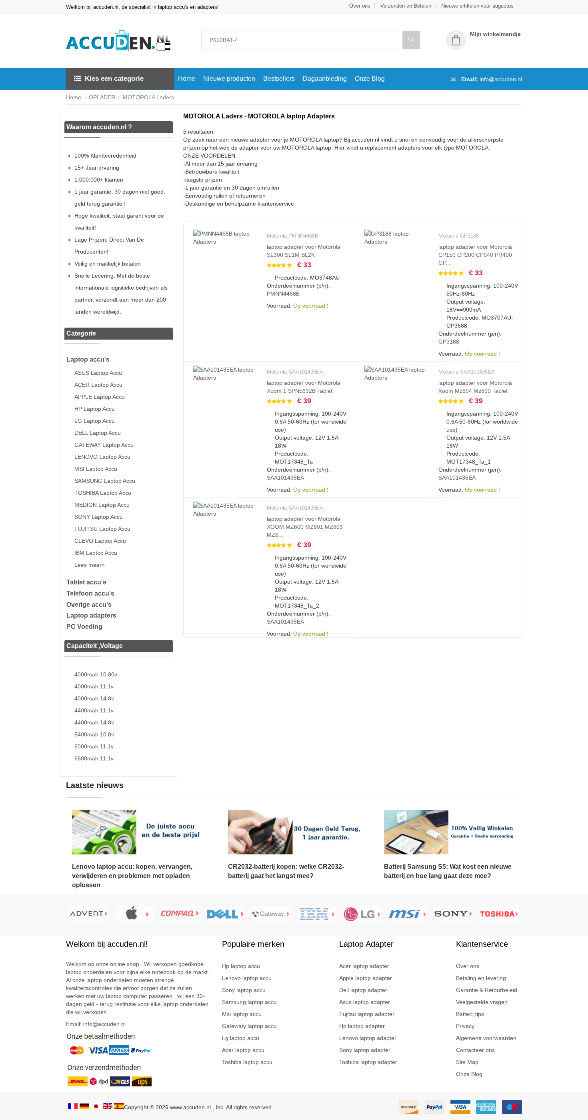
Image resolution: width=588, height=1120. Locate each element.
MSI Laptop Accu (95, 469)
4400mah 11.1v (94, 710)
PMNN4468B (283, 293)
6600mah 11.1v (94, 758)
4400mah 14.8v (94, 722)
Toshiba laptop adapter (368, 1062)
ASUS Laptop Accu (98, 373)
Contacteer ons (475, 1050)
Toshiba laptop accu (247, 1062)
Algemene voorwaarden (486, 1038)
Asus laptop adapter (364, 1002)
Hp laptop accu (241, 966)
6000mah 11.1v (94, 746)
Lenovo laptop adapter (367, 1038)
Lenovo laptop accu (247, 978)
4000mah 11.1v (94, 686)
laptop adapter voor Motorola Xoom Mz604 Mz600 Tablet (475, 387)
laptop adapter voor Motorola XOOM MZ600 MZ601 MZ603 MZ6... (305, 527)
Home (186, 78)
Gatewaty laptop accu (249, 1026)
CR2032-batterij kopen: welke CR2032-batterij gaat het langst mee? (286, 871)
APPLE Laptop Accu (99, 397)
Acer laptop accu (243, 1050)
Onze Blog (370, 78)
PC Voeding (84, 626)
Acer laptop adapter (364, 966)
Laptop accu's (88, 359)
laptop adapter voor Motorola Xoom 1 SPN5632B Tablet (303, 387)
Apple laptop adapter (365, 978)
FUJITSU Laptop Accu (102, 529)
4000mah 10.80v (95, 674)
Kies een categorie (114, 78)
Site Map (467, 1062)
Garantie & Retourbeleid (486, 990)
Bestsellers (279, 78)
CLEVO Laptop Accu (100, 541)
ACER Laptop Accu (98, 385)
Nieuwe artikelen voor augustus (477, 6)
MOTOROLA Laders (148, 97)
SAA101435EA (285, 477)
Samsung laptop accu (249, 1002)
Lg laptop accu (240, 1038)
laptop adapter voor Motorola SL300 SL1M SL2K (303, 251)
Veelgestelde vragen (482, 1002)
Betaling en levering (481, 978)
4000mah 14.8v (94, 698)
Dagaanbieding (325, 78)
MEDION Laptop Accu (102, 505)
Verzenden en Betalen (405, 6)
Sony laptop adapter (364, 1050)
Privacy (465, 1026)
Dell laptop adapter (363, 990)
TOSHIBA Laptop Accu (102, 493)
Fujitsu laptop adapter (366, 1014)
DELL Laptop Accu (97, 433)
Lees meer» (89, 565)
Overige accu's (89, 604)
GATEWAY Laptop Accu (104, 445)
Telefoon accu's (90, 593)
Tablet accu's (86, 582)
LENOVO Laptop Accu (102, 457)
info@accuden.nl (501, 79)
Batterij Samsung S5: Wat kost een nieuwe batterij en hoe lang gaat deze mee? (448, 871)
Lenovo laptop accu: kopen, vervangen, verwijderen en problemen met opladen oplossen (132, 875)
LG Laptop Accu (94, 421)
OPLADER (102, 97)
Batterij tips (470, 1014)
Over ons (359, 6)
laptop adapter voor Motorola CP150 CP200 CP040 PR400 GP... (475, 255)
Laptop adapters (91, 615)
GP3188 (448, 341)
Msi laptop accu (242, 1014)
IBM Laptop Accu (95, 553)
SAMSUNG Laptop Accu (104, 481)
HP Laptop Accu (94, 409)
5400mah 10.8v (94, 734)
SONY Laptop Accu (98, 517)
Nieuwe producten (229, 78)
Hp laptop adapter (362, 1026)
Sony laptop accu (244, 990)
